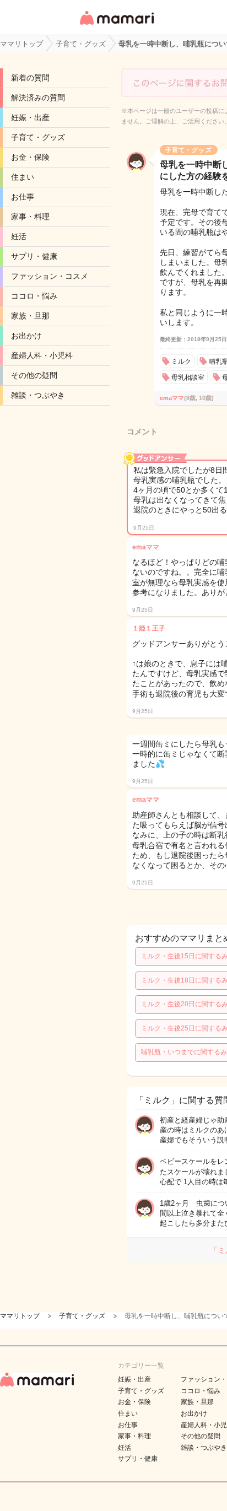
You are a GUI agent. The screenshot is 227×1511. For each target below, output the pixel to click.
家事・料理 (30, 216)
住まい (22, 176)
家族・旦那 (30, 315)
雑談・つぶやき (38, 395)
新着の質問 (30, 77)
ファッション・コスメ (49, 276)
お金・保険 (30, 157)
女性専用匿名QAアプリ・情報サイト (116, 25)
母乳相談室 (187, 377)
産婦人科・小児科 (42, 355)
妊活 (18, 236)
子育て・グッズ (38, 137)
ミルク (181, 361)
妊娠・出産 (30, 117)
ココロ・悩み (34, 296)
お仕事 (22, 196)
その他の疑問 (34, 375)
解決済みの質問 (38, 97)
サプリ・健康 (34, 256)
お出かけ (26, 335)
